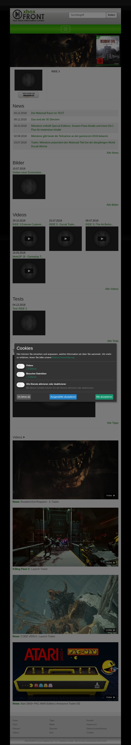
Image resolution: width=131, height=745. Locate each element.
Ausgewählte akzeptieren (63, 396)
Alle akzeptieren (104, 396)
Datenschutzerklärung (63, 357)
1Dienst (31, 368)
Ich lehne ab (24, 396)
